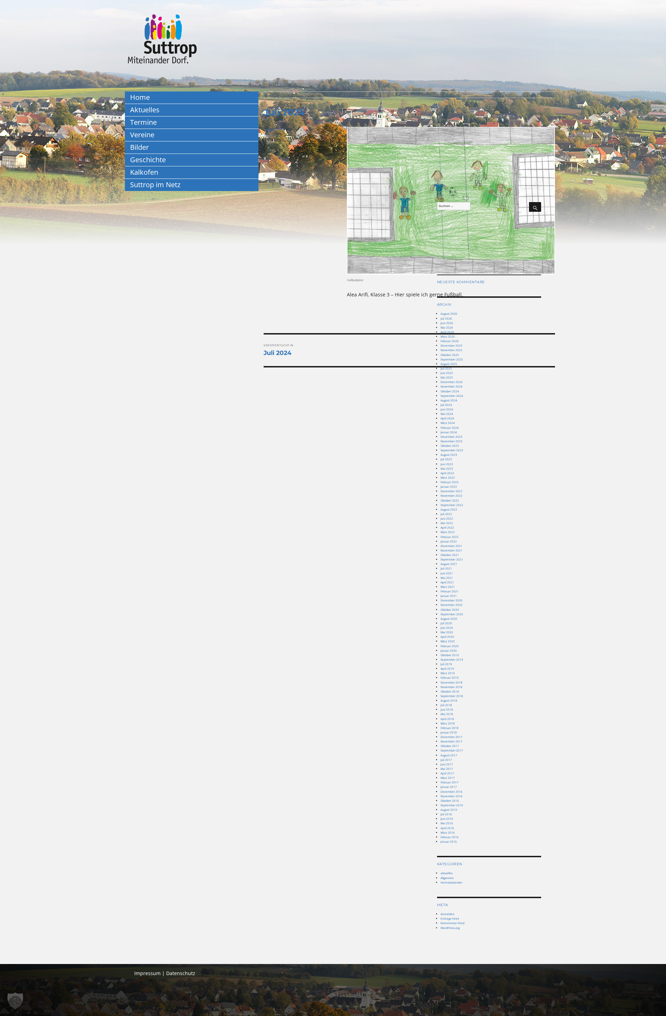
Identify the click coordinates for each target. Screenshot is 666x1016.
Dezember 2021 (451, 546)
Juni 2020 (447, 627)
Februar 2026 (450, 341)
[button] (15, 1000)
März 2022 (448, 532)
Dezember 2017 (451, 737)
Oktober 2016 (450, 800)
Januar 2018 (449, 732)
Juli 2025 (446, 368)
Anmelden (447, 914)
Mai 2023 (447, 468)
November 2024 (451, 386)
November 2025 (451, 350)
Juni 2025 (447, 373)
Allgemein (447, 878)
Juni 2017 (447, 764)
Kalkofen (144, 172)
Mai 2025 (447, 377)
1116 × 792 (271, 136)
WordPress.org (450, 928)
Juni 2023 (447, 464)
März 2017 (448, 778)
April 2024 (447, 418)
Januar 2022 (449, 541)
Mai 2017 (447, 769)
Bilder (139, 147)
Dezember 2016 (451, 791)
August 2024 (449, 400)
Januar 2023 (449, 486)
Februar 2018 (450, 728)
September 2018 (452, 696)
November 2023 (451, 441)
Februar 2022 (450, 537)
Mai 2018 (447, 714)
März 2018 (448, 723)
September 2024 (452, 396)
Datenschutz (180, 973)
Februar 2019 (450, 677)
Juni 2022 (447, 518)
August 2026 (449, 313)
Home (140, 97)
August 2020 (449, 618)
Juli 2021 (446, 568)
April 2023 (447, 473)
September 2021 (452, 559)
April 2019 (447, 668)
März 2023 (448, 477)
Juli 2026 (446, 318)
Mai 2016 (447, 823)
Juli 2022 (446, 514)
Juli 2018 (446, 705)
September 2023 (452, 450)
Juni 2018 (447, 709)
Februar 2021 (450, 591)
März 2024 (448, 423)
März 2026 (448, 336)
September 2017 (452, 750)
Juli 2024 (446, 405)
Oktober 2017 (450, 746)
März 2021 (448, 587)
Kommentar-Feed (452, 923)
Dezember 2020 (451, 600)
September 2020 (452, 614)
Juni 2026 (447, 323)
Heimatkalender (451, 882)
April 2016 (447, 828)
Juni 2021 (447, 573)
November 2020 (451, 605)
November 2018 (451, 687)
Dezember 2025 (451, 345)
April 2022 (447, 527)
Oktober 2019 (450, 655)
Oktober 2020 (450, 609)
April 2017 (447, 773)
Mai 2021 (447, 578)
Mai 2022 (447, 523)
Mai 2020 (447, 632)
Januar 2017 (449, 787)
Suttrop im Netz (155, 184)
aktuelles (447, 873)
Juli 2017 (446, 760)
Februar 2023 (450, 482)
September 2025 (452, 359)
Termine (143, 122)
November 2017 (451, 741)
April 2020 (447, 637)
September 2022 (452, 505)
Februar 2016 (450, 837)
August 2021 (449, 564)
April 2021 (447, 582)
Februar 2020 (450, 646)
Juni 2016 (447, 818)
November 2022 (451, 495)
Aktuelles (145, 109)
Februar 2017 (450, 782)
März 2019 (448, 673)
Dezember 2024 (451, 382)
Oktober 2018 (450, 691)
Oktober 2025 (450, 355)
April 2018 (447, 719)
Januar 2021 (449, 596)
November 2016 (451, 796)
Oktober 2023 (450, 446)
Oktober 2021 (450, 555)
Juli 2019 (446, 664)
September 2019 (452, 659)
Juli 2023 (446, 459)
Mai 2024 (447, 414)
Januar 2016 (449, 841)
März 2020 (448, 641)
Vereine (142, 134)
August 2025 (449, 364)
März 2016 (448, 832)
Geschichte (148, 159)
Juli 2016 (446, 814)
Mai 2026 (447, 327)
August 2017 (449, 755)
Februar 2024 (450, 427)
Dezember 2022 (451, 491)
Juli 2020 (446, 623)
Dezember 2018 (451, 682)
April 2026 (447, 332)
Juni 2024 (447, 409)
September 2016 (452, 805)
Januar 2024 (449, 432)
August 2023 (449, 455)
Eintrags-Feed (450, 918)
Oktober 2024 (450, 391)
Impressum (147, 973)
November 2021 (451, 550)
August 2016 (449, 809)
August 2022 (449, 509)
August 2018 (449, 700)
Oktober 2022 (450, 500)
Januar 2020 (449, 650)
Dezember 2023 (451, 436)
